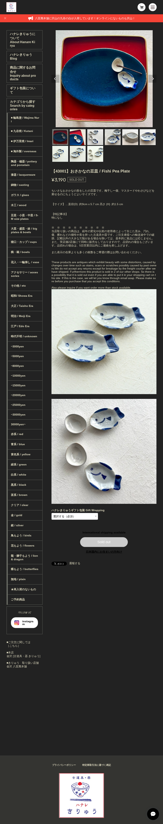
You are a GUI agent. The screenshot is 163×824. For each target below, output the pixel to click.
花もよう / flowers (22, 545)
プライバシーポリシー (64, 765)
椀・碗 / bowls (20, 252)
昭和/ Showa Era (21, 295)
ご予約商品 (18, 599)
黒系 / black (18, 484)
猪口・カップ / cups (24, 241)
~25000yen (18, 404)
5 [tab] (130, 137)
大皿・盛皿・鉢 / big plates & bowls (24, 230)
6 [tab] (148, 137)
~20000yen (18, 395)
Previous (55, 79)
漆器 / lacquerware (23, 174)
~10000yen (18, 375)
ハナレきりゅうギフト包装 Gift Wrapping (78, 510)
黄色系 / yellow (20, 454)
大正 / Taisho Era (22, 305)
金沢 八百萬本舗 (17, 666)
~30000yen (18, 414)
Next (152, 79)
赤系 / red (17, 434)
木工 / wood (18, 205)
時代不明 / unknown (24, 336)
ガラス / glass (20, 195)
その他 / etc (18, 285)
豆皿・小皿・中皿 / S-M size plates (24, 217)
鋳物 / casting (20, 184)
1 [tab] (60, 137)
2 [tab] (78, 137)
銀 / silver (17, 525)
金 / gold (16, 515)
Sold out (104, 542)
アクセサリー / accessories (24, 274)
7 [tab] (60, 154)
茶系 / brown (19, 494)
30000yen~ (18, 424)
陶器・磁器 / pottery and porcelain (24, 163)
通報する (74, 563)
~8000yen (17, 365)
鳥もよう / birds (21, 535)
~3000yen (17, 346)
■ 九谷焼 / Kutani (22, 131)
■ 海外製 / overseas (23, 151)
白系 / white (18, 474)
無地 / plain (18, 579)
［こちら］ (13, 645)
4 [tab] (113, 137)
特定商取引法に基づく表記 (96, 765)
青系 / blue (18, 444)
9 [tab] (95, 154)
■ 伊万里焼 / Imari (22, 141)
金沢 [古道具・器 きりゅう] (23, 656)
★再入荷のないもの (23, 589)
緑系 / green (19, 464)
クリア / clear (19, 505)
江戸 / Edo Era (20, 326)
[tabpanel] (104, 78)
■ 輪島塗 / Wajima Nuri (25, 119)
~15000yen (18, 385)
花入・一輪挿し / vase (25, 262)
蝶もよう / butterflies (24, 569)
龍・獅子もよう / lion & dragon (24, 557)
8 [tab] (78, 154)
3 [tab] (95, 137)
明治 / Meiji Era (20, 316)
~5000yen (17, 356)
